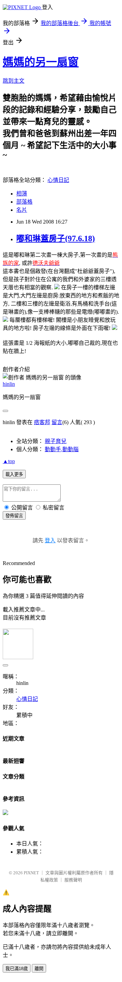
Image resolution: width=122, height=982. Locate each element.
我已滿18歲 (16, 968)
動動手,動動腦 (62, 449)
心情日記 (58, 180)
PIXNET (31, 872)
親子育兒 (55, 441)
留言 (57, 422)
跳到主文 (13, 81)
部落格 (24, 202)
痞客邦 (42, 422)
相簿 (21, 193)
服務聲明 (73, 879)
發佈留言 (14, 515)
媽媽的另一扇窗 (41, 62)
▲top (9, 461)
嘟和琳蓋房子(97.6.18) (55, 238)
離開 (39, 968)
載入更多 (14, 474)
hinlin (9, 384)
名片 (21, 210)
